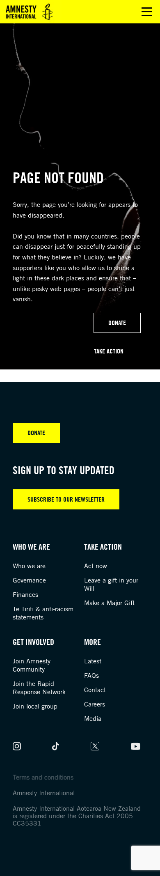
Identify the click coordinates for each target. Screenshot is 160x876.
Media (92, 718)
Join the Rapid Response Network (39, 687)
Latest (92, 661)
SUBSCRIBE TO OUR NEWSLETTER (66, 499)
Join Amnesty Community (31, 665)
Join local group (35, 706)
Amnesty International (44, 792)
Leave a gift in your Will (111, 584)
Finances (25, 594)
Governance (29, 580)
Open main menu (147, 11)
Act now (95, 566)
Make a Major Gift (109, 603)
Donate (117, 323)
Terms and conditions (43, 777)
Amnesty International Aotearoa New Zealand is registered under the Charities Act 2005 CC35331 (77, 816)
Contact (95, 690)
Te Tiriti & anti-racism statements (43, 613)
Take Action (108, 351)
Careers (94, 704)
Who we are (29, 566)
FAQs (91, 675)
